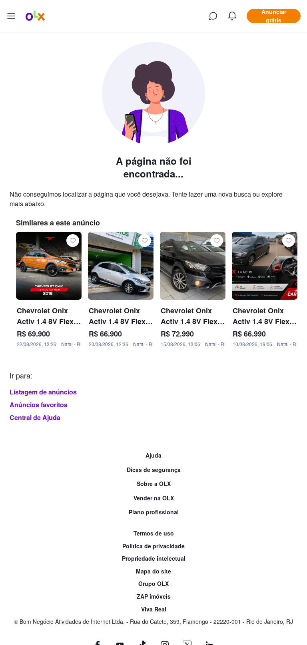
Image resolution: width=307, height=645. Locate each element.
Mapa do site (153, 571)
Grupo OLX (153, 583)
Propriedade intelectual (153, 558)
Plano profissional (154, 512)
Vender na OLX (154, 498)
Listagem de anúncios (43, 391)
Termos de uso (154, 533)
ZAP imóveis (154, 596)
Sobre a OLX (154, 484)
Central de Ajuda (35, 417)
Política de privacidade (153, 546)
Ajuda (153, 455)
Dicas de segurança (154, 470)
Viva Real (153, 609)
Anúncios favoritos (39, 404)
